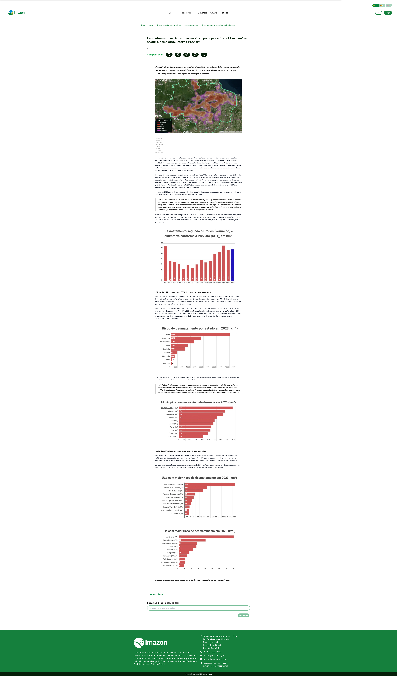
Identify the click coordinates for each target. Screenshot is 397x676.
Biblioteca (202, 13)
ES (383, 5)
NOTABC (209, 674)
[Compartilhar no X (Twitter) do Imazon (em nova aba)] (204, 54)
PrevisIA (222, 163)
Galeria (213, 13)
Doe (378, 13)
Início (143, 25)
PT (377, 5)
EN (390, 5)
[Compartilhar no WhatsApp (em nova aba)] (178, 54)
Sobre (172, 13)
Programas (186, 13)
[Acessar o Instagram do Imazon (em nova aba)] (195, 54)
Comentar (243, 615)
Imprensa (151, 25)
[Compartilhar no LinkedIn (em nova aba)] (169, 54)
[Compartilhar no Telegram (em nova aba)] (186, 54)
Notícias (224, 13)
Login (388, 13)
